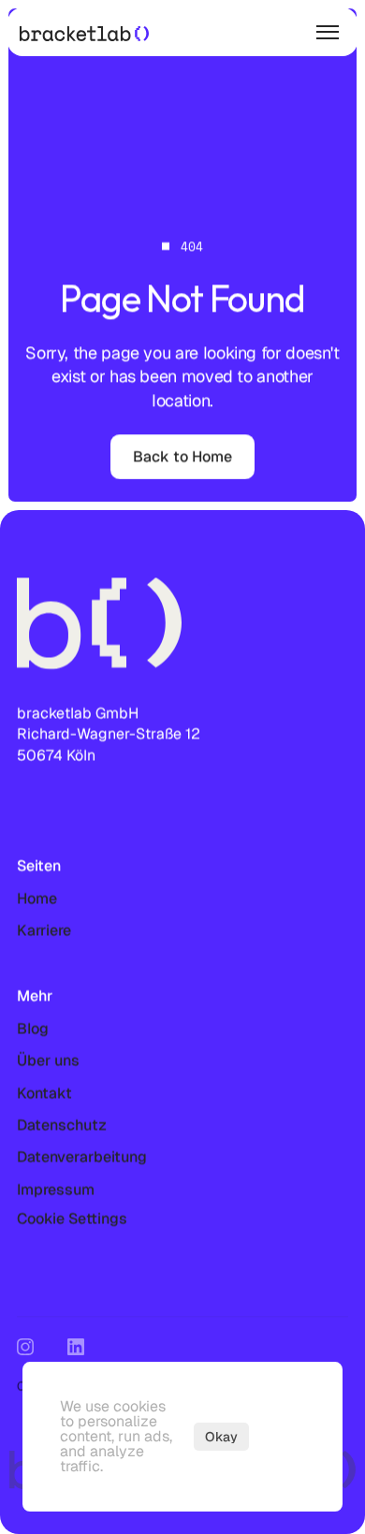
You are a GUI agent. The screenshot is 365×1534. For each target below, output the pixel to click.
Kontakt (44, 1093)
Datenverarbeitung (82, 1156)
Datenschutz (62, 1124)
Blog (33, 1028)
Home (37, 898)
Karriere (44, 930)
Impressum (56, 1189)
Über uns (48, 1060)
